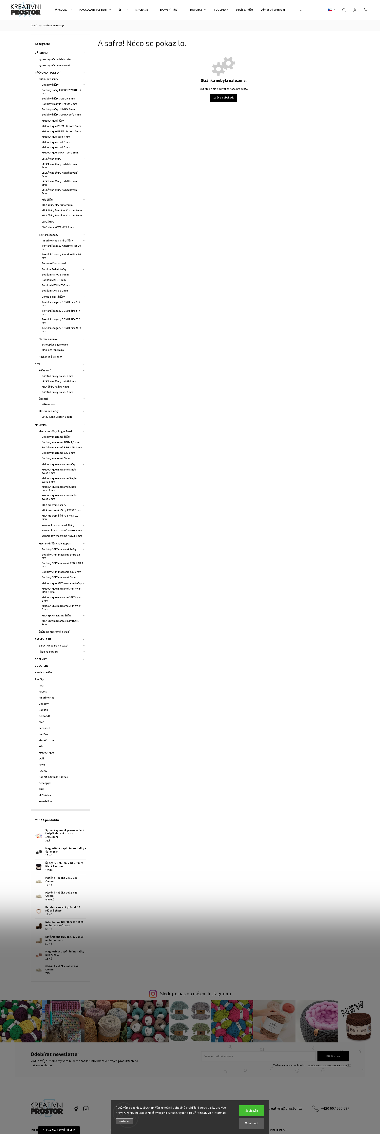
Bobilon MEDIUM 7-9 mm (56, 285)
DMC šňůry (48, 222)
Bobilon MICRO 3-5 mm (55, 275)
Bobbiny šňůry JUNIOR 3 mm (58, 99)
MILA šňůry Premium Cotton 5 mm (62, 216)
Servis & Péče (43, 673)
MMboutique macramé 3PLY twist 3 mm (62, 599)
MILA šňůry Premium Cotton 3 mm (62, 210)
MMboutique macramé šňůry (59, 464)
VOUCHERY (41, 666)
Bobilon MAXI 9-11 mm (55, 291)
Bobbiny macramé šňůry (56, 437)
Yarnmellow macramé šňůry (58, 525)
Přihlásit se (333, 1056)
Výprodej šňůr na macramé (54, 65)
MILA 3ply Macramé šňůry (56, 616)
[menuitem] (62, 10)
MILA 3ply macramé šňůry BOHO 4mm (61, 622)
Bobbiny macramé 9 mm (56, 458)
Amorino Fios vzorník (54, 263)
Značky (39, 679)
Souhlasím (251, 1111)
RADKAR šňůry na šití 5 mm (57, 376)
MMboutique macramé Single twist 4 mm (59, 488)
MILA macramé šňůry (54, 505)
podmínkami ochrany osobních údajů (328, 1065)
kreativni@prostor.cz (285, 1108)
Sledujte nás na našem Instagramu (195, 993)
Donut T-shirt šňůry (53, 297)
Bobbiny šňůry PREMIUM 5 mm (59, 104)
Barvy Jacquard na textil (53, 646)
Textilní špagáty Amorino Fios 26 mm (61, 247)
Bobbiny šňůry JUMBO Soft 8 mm (61, 115)
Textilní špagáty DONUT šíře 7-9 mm (61, 321)
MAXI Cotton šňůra (53, 350)
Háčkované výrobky (51, 357)
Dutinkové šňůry (48, 79)
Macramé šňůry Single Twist (55, 431)
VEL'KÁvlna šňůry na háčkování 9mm (59, 191)
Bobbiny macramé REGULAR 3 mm (62, 448)
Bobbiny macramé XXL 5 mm (58, 453)
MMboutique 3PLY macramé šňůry (62, 583)
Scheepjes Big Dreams (55, 345)
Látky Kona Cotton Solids (57, 417)
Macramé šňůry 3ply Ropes (55, 544)
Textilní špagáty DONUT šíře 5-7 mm (61, 312)
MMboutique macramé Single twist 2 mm (59, 471)
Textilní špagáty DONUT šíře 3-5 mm (61, 304)
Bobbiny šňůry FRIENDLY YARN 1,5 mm (61, 92)
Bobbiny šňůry (50, 85)
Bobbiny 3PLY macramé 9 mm (59, 577)
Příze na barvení (48, 652)
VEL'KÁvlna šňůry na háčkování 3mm (59, 174)
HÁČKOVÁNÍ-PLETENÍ (48, 73)
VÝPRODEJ (41, 53)
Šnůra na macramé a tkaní (54, 632)
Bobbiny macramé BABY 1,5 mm (61, 442)
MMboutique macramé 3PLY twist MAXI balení (62, 590)
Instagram (86, 1109)
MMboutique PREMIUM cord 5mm (61, 131)
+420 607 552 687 (335, 1108)
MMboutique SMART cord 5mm (60, 153)
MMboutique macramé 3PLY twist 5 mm (62, 607)
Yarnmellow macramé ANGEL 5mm (62, 536)
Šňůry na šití (46, 371)
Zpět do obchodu (223, 98)
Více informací (217, 1113)
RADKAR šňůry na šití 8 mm (57, 392)
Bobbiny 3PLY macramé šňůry (59, 549)
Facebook (76, 1109)
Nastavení (124, 1121)
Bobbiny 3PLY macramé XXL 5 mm (61, 572)
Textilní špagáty (48, 235)
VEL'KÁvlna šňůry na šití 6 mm (59, 381)
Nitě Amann (48, 404)
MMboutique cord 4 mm (56, 137)
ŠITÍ (37, 364)
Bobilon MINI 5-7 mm (54, 280)
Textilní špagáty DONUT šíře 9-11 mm (61, 329)
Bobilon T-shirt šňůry (54, 269)
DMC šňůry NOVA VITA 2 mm (58, 227)
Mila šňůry (47, 200)
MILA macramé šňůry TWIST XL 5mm (60, 517)
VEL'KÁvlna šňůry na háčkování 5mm (59, 183)
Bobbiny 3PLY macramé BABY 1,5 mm (61, 556)
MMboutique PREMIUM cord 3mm (61, 126)
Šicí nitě (43, 399)
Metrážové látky (49, 411)
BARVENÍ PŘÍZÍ (43, 639)
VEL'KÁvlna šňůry (51, 159)
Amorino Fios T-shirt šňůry (57, 241)
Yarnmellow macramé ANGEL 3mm (62, 531)
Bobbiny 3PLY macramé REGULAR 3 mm (62, 565)
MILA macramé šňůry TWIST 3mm (61, 510)
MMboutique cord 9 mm (56, 147)
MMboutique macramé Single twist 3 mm (59, 480)
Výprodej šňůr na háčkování (55, 59)
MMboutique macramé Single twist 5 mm (59, 497)
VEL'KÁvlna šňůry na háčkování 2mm (59, 166)
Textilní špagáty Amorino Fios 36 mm (61, 256)
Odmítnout (251, 1123)
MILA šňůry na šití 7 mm (55, 387)
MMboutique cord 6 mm (56, 142)
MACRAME (41, 425)
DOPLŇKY (41, 659)
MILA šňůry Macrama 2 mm (57, 205)
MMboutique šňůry (53, 121)
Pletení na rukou (48, 339)
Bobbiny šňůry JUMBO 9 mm (58, 109)
